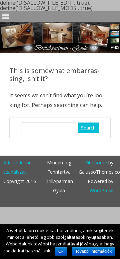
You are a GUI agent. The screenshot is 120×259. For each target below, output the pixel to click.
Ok (60, 251)
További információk (93, 251)
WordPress (101, 190)
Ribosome (96, 162)
